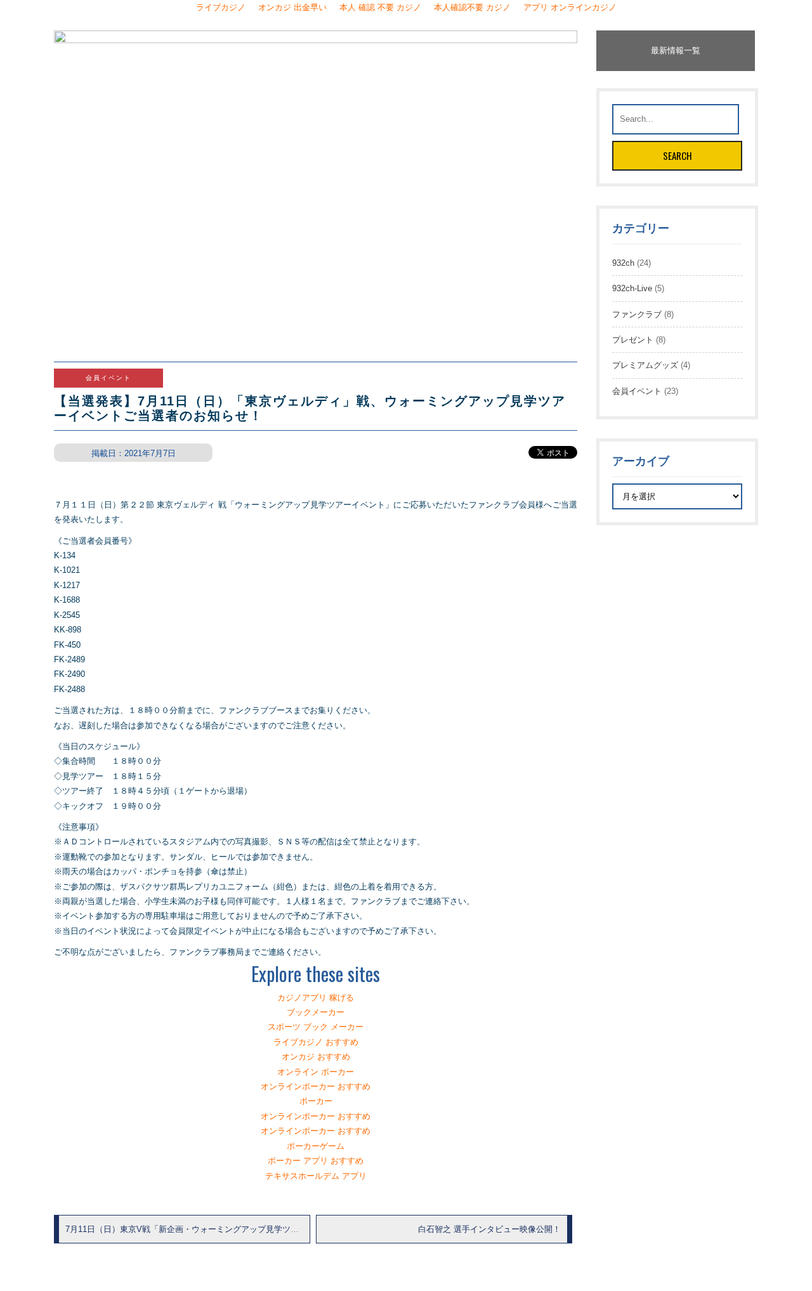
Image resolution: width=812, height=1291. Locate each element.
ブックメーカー (315, 1012)
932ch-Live (632, 288)
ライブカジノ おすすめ (315, 1042)
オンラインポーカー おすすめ (315, 1086)
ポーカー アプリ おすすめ (315, 1160)
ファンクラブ (637, 314)
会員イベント (637, 391)
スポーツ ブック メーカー (315, 1027)
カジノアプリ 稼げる (315, 997)
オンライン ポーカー (315, 1072)
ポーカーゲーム (315, 1146)
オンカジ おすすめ (316, 1056)
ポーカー (315, 1101)
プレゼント (632, 339)
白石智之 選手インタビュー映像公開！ (489, 1229)
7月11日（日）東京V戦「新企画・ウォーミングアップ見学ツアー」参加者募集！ (215, 1229)
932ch (623, 263)
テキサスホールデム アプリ (316, 1176)
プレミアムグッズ (645, 365)
